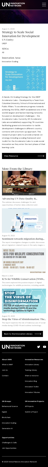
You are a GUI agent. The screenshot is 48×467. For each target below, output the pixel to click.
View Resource (11, 156)
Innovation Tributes (32, 392)
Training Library (31, 370)
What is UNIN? (7, 365)
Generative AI (7, 428)
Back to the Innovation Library (18, 334)
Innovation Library (32, 365)
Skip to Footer (4, 2)
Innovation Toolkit (32, 387)
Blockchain (6, 417)
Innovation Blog (31, 381)
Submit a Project (31, 412)
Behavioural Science (10, 406)
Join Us (5, 370)
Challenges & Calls (9, 443)
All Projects (29, 406)
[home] (13, 5)
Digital (4, 412)
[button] (44, 4)
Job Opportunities (9, 448)
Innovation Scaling (9, 423)
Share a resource (32, 376)
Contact (5, 376)
